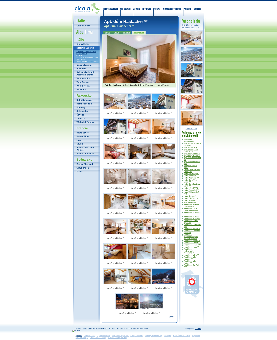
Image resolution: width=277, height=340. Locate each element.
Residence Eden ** (191, 216)
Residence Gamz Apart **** (191, 222)
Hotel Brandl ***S (190, 176)
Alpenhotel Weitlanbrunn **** (190, 140)
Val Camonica (83, 78)
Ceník (116, 32)
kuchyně (167, 336)
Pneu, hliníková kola (98, 338)
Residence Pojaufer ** (192, 243)
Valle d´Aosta (82, 86)
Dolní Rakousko (84, 100)
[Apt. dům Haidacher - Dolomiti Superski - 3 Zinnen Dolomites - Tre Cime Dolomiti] (139, 82)
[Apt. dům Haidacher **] (115, 101)
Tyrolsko (80, 118)
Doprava (156, 7)
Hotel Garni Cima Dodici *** (190, 181)
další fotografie (191, 128)
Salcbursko (82, 111)
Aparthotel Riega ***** (192, 147)
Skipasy (126, 32)
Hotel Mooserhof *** (191, 190)
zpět (171, 317)
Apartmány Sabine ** (192, 156)
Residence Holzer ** (192, 229)
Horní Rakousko (84, 104)
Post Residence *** (191, 202)
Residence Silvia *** (191, 255)
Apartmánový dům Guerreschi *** (191, 150)
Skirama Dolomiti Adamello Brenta (85, 73)
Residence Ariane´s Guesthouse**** (191, 205)
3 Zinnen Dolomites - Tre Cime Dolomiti (86, 52)
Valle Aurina (82, 82)
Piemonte (81, 68)
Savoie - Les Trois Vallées (85, 148)
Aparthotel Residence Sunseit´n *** (192, 144)
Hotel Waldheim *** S (192, 200)
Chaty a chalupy (136, 336)
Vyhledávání (125, 7)
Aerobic (136, 7)
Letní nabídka (83, 26)
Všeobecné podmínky (171, 7)
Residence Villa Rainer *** (190, 262)
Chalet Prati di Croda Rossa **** (192, 171)
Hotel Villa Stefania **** (192, 198)
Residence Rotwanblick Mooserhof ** (189, 251)
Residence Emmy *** (192, 219)
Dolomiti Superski (85, 48)
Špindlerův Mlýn (103, 336)
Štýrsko (80, 115)
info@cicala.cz (142, 329)
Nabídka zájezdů (110, 7)
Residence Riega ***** (192, 245)
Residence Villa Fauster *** (190, 258)
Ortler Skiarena (83, 65)
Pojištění (187, 7)
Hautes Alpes (82, 136)
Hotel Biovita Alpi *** (191, 174)
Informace (146, 7)
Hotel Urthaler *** (190, 196)
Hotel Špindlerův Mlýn (181, 336)
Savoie (79, 144)
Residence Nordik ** (192, 241)
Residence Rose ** (191, 247)
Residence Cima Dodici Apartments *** (192, 209)
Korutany (80, 107)
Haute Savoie (82, 133)
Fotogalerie (139, 32)
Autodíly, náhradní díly (153, 336)
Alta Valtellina (83, 44)
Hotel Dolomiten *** (191, 178)
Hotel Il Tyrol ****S (191, 188)
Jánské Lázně (89, 336)
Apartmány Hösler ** (192, 153)
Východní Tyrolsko (85, 122)
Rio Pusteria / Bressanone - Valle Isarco (87, 58)
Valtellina (81, 89)
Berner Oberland (84, 164)
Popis (107, 32)
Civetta (79, 55)
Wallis (79, 171)
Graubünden (82, 168)
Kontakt (197, 7)
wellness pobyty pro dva (117, 338)
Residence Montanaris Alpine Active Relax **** (191, 237)
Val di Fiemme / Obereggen (86, 61)
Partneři (79, 336)
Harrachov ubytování (120, 336)
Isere (78, 140)
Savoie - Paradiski (85, 153)
